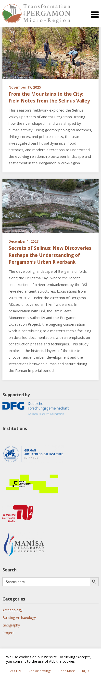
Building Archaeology (19, 617)
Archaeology (12, 610)
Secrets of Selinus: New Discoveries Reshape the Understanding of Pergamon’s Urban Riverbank (50, 255)
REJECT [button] (87, 671)
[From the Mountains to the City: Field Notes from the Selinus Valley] (50, 51)
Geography (11, 625)
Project (8, 632)
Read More (67, 671)
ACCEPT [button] (16, 671)
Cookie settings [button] (40, 671)
